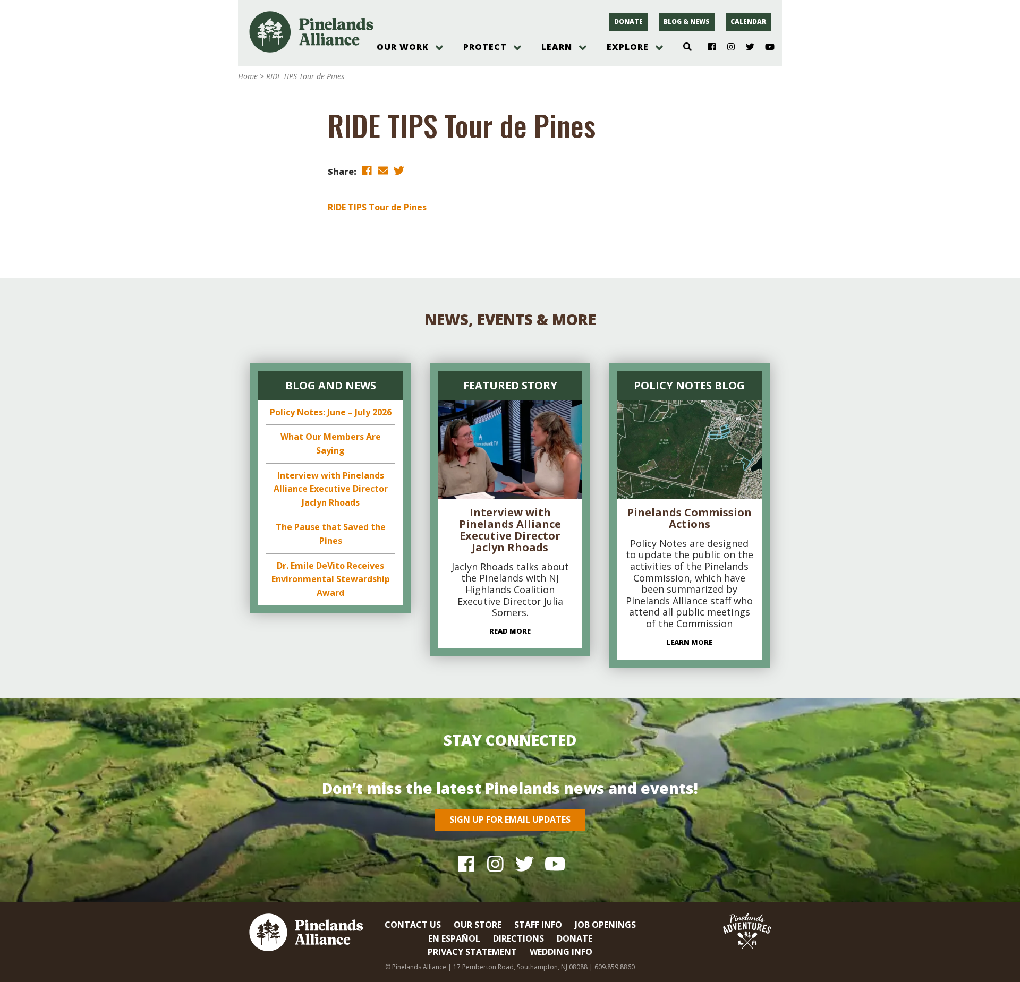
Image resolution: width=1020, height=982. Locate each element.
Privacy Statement (472, 952)
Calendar (748, 21)
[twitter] (399, 171)
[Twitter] (746, 47)
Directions (518, 938)
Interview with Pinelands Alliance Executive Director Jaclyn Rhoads (331, 488)
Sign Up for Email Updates (510, 819)
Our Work (403, 47)
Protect (485, 47)
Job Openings (605, 924)
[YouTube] (765, 47)
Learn (556, 47)
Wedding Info (561, 952)
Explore (628, 47)
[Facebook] (708, 47)
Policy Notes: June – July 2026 (331, 412)
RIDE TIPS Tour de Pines (377, 207)
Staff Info (538, 924)
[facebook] (367, 171)
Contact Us (413, 924)
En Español (454, 938)
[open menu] (439, 48)
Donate (628, 21)
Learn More (689, 642)
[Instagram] (727, 47)
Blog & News (687, 21)
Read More (510, 631)
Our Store (478, 924)
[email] (383, 171)
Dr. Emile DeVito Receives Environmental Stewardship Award (330, 579)
